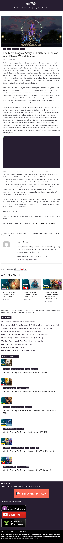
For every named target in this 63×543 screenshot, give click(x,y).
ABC (4, 49)
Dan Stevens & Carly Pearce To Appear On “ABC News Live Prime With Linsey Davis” (30, 325)
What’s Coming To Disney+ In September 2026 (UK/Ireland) (22, 338)
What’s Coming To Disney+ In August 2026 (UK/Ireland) (28, 451)
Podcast (27, 369)
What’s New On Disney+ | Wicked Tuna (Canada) (30, 294)
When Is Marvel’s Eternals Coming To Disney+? (16, 234)
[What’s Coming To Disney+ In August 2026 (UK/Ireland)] (6, 439)
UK (37, 447)
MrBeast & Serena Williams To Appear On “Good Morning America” (24, 335)
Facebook (42, 223)
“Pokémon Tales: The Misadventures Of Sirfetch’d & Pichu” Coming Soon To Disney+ (30, 328)
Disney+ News (15, 49)
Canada (5, 388)
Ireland (27, 447)
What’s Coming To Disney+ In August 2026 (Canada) (27, 470)
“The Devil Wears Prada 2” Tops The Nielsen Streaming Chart (22, 341)
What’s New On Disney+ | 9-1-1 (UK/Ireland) (9, 294)
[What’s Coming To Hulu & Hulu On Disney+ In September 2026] (6, 398)
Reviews (22, 49)
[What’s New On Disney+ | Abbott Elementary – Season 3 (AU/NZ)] (52, 280)
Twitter (35, 223)
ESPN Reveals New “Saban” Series (13, 347)
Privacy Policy (24, 531)
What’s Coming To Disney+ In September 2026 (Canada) (29, 391)
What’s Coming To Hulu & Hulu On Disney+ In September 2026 (29, 411)
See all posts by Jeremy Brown (27, 260)
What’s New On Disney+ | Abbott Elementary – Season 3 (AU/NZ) (51, 295)
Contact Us (14, 531)
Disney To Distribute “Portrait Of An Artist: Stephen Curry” (22, 331)
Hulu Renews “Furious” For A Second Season (16, 344)
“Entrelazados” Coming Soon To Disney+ (46, 234)
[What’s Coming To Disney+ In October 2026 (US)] (6, 420)
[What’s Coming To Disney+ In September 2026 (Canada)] (6, 379)
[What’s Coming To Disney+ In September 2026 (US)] (6, 360)
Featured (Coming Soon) (17, 369)
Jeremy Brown (17, 60)
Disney (8, 49)
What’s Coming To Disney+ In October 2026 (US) (25, 432)
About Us (4, 531)
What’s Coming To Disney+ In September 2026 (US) (19, 351)
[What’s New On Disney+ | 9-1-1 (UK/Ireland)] (10, 280)
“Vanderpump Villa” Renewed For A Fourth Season (18, 322)
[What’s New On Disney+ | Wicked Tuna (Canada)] (31, 280)
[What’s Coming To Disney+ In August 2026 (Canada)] (6, 458)
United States (34, 369)
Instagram (53, 223)
